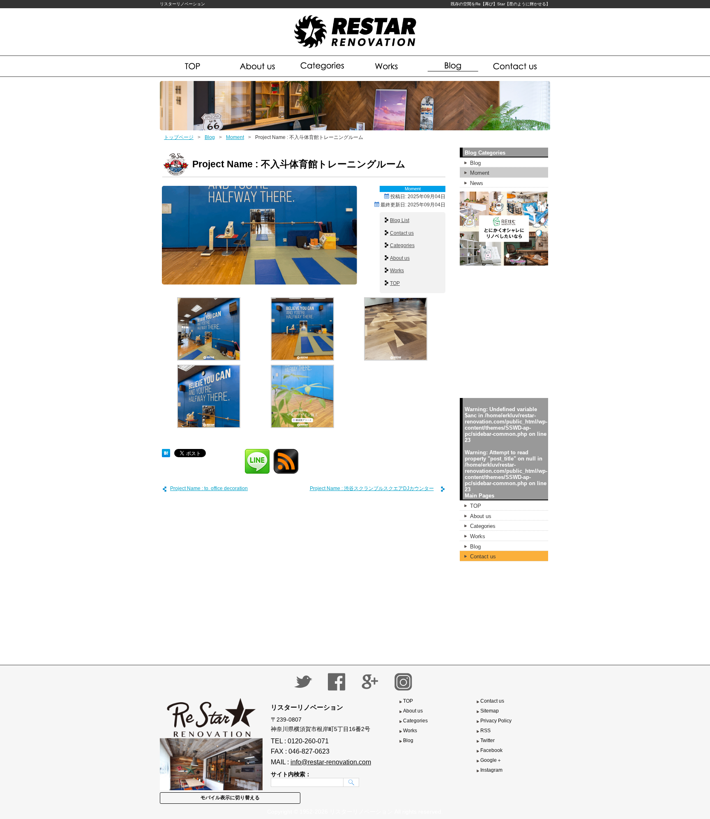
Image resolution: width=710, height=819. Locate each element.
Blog (452, 66)
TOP (395, 283)
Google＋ (491, 760)
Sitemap (489, 711)
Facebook (491, 750)
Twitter (487, 740)
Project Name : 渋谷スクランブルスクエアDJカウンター (372, 488)
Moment (235, 137)
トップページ (179, 137)
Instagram (491, 770)
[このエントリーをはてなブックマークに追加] (166, 452)
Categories (322, 66)
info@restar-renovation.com (330, 762)
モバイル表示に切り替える (230, 797)
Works (387, 66)
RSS (485, 730)
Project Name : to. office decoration (209, 488)
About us (257, 66)
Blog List (399, 220)
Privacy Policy (496, 721)
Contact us (516, 66)
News (476, 183)
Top (192, 66)
